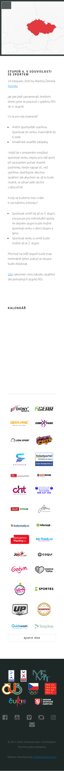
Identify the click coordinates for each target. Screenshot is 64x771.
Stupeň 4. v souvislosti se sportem (30, 73)
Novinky (13, 86)
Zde (10, 274)
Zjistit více (32, 637)
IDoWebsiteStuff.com (45, 757)
